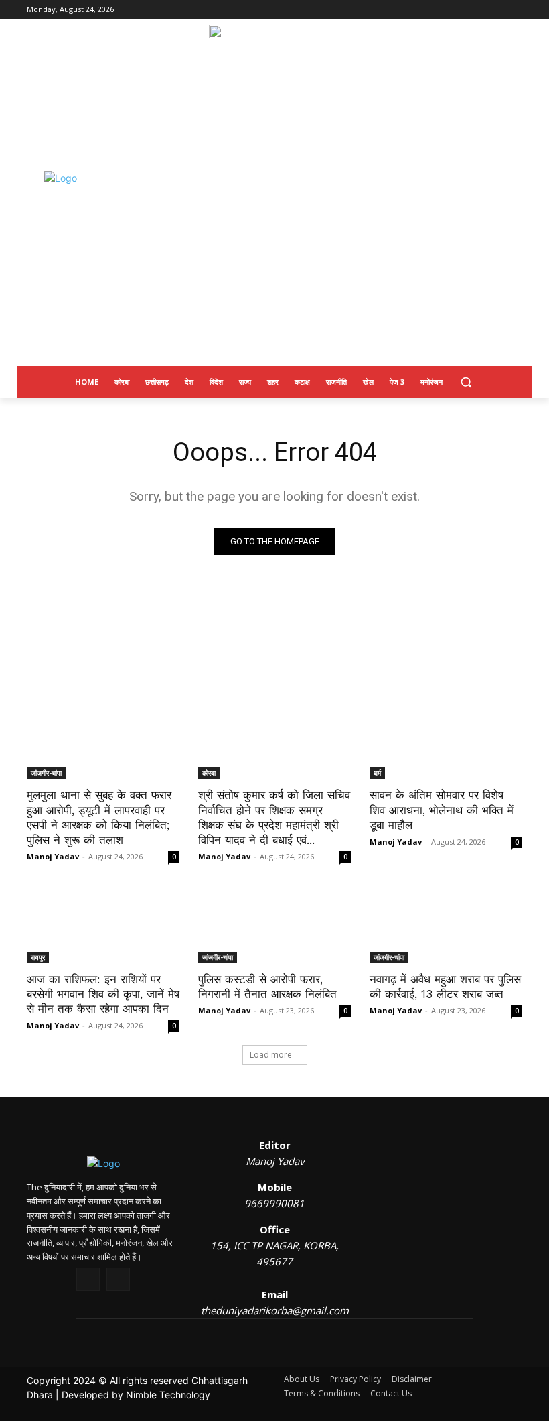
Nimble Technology (168, 1394)
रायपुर (38, 957)
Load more (271, 1054)
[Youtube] (118, 1279)
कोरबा (209, 773)
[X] (88, 1279)
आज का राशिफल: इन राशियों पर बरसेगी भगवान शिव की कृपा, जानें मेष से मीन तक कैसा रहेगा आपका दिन (103, 994)
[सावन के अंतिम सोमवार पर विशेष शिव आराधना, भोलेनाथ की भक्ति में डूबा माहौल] (446, 740)
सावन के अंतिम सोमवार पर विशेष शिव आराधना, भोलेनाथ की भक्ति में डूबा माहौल (442, 809)
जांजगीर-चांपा (46, 773)
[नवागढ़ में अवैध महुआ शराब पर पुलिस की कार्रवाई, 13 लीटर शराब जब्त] (446, 925)
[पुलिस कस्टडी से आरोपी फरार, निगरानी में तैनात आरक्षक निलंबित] (274, 925)
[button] (466, 382)
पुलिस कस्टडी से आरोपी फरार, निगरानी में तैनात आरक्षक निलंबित (267, 987)
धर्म (377, 773)
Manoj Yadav (53, 856)
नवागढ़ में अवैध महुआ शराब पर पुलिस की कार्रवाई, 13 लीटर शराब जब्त (445, 987)
